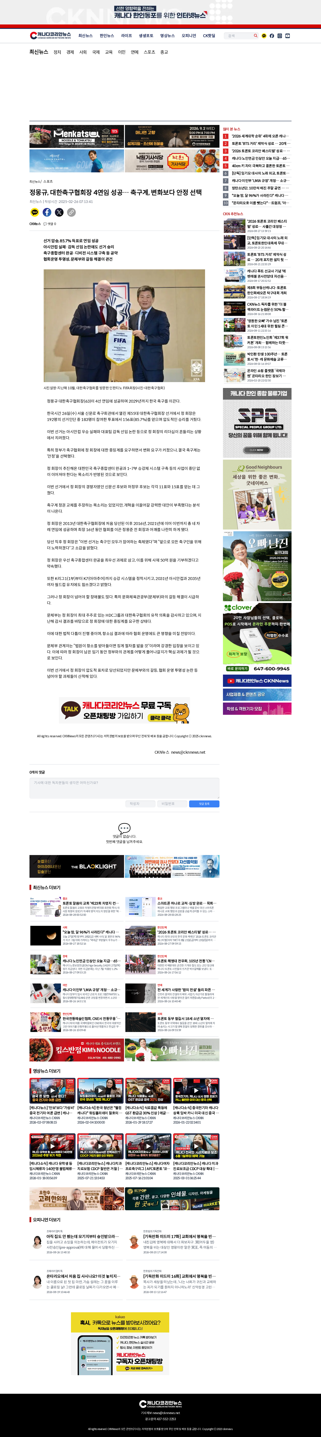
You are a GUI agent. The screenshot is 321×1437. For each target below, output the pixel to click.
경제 (70, 52)
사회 (83, 52)
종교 (164, 52)
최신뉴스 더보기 (46, 887)
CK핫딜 (209, 35)
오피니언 (189, 35)
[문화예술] (172, 137)
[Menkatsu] (76, 137)
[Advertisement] (160, 87)
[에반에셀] (172, 867)
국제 (96, 52)
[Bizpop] (172, 1199)
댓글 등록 (204, 803)
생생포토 (146, 35)
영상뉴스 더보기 (46, 1071)
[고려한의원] (76, 1199)
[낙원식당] (172, 161)
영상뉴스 (167, 35)
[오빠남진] (172, 1051)
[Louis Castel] (76, 161)
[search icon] (255, 35)
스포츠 (149, 52)
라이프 (126, 35)
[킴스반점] (76, 1051)
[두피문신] (76, 867)
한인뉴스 (107, 35)
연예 (134, 52)
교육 (109, 52)
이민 (122, 52)
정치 (57, 52)
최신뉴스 (85, 35)
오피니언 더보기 (46, 1220)
